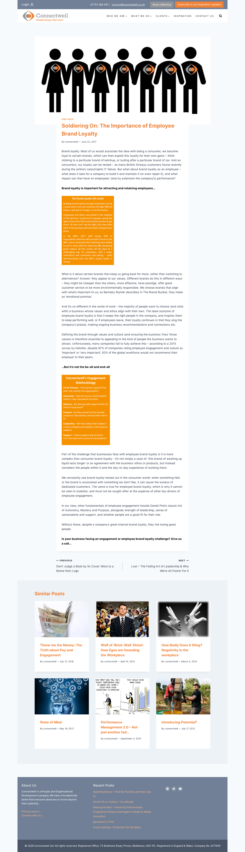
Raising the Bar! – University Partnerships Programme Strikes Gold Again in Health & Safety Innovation (122, 812)
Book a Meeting (162, 4)
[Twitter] (173, 788)
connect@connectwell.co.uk (128, 4)
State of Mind (51, 722)
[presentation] (62, 619)
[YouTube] (180, 788)
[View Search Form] (221, 16)
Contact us (205, 16)
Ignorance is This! (103, 821)
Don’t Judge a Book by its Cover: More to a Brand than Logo (85, 565)
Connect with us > (32, 815)
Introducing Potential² (179, 722)
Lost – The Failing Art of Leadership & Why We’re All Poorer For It (160, 565)
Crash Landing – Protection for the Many (117, 827)
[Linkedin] (167, 788)
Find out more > (31, 811)
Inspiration (183, 16)
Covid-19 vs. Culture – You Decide (113, 801)
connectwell (71, 141)
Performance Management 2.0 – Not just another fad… (119, 727)
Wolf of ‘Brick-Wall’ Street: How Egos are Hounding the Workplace (122, 650)
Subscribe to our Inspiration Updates (199, 4)
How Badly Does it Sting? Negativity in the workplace (182, 650)
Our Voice (68, 119)
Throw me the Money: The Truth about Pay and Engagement (61, 650)
